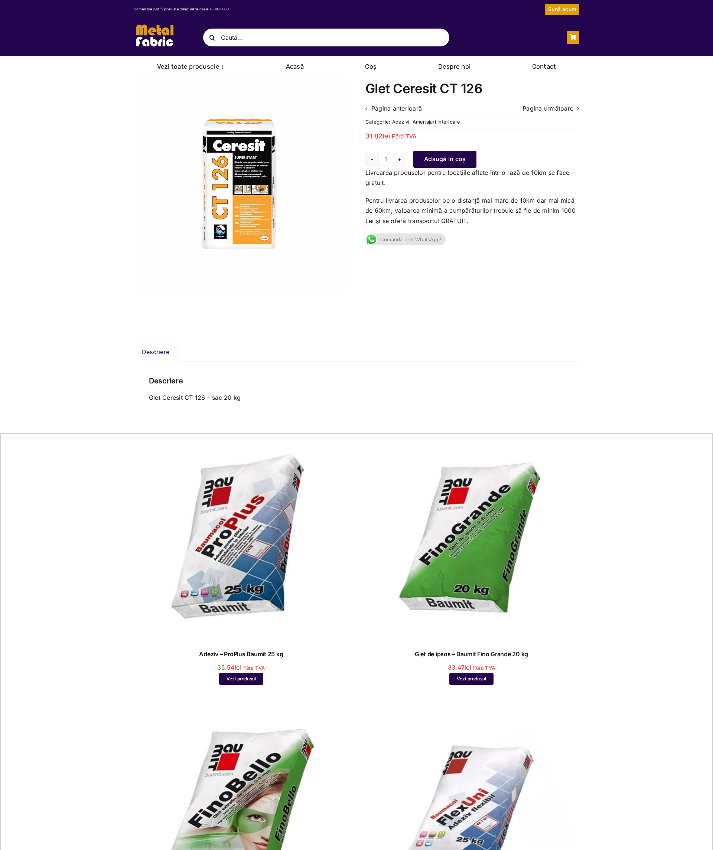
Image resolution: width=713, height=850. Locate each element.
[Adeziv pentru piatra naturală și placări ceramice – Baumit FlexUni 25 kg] (471, 708)
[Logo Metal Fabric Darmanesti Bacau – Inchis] (154, 25)
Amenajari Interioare (436, 122)
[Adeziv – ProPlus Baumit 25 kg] (241, 440)
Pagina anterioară (396, 108)
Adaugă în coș (445, 159)
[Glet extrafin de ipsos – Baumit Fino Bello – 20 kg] (241, 708)
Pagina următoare (547, 108)
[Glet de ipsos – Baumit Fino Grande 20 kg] (471, 440)
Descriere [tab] (155, 352)
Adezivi (401, 122)
